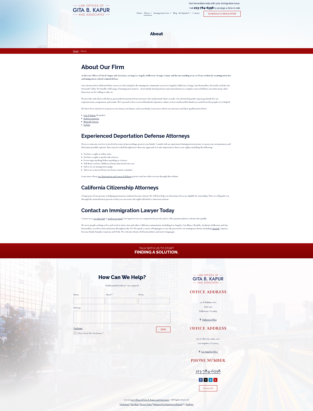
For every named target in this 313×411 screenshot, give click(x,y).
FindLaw (189, 404)
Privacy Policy (146, 404)
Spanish (215, 228)
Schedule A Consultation (222, 14)
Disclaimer (78, 328)
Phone (141, 294)
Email (109, 294)
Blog (175, 13)
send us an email (115, 218)
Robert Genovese (91, 118)
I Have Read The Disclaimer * (90, 333)
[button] (310, 393)
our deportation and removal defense (114, 176)
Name (76, 294)
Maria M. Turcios (91, 121)
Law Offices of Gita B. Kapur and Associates (150, 399)
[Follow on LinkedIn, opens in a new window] (210, 380)
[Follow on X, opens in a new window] (206, 380)
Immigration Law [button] (161, 13)
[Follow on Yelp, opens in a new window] (215, 380)
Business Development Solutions (167, 404)
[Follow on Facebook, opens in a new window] (201, 380)
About (147, 13)
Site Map (135, 404)
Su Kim (87, 124)
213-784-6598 (204, 8)
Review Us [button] (208, 388)
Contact (196, 13)
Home (139, 13)
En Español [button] (184, 13)
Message (77, 307)
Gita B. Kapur (90, 115)
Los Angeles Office (209, 351)
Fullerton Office (209, 319)
